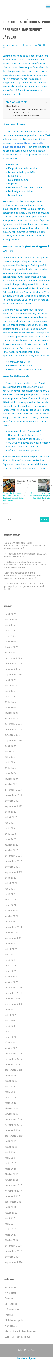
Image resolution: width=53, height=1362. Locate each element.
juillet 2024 (11, 751)
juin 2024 (10, 757)
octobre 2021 (12, 932)
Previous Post (14, 491)
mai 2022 (10, 894)
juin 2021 (10, 954)
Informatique (12, 1309)
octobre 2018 (12, 1130)
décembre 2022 (13, 855)
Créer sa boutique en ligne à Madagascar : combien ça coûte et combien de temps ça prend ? (23, 576)
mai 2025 (10, 696)
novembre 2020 (13, 993)
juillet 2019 (11, 1081)
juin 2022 (10, 888)
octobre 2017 (12, 1196)
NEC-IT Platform (24, 8)
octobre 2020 (12, 998)
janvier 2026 (11, 652)
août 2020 (10, 1009)
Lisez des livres (13, 106)
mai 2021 (10, 960)
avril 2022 (10, 899)
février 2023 (11, 844)
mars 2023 (11, 839)
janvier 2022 (11, 916)
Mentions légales (26, 1358)
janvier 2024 (11, 784)
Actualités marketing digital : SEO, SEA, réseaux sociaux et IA (25, 555)
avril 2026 (10, 636)
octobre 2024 (12, 735)
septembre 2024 (14, 740)
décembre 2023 (13, 790)
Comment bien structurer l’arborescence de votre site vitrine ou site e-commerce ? (25, 546)
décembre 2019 (13, 1053)
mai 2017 (10, 1223)
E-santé (9, 1298)
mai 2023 (10, 828)
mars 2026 (11, 641)
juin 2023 (10, 822)
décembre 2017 (13, 1185)
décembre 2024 (13, 724)
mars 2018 (11, 1169)
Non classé (11, 1326)
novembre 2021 (13, 927)
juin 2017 (10, 1218)
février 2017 (11, 1240)
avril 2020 (10, 1031)
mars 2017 (11, 1234)
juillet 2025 (11, 685)
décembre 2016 (13, 1245)
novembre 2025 (13, 663)
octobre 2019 (12, 1064)
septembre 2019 (14, 1070)
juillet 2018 (11, 1147)
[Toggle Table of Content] (44, 102)
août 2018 (10, 1141)
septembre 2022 (14, 872)
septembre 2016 (14, 1262)
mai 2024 (10, 762)
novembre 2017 (13, 1190)
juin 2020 (10, 1020)
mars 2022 (11, 905)
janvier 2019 (11, 1114)
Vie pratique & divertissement (21, 1331)
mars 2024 (11, 773)
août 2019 (10, 1075)
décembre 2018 (13, 1119)
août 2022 (10, 877)
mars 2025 (11, 707)
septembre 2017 (14, 1201)
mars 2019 (11, 1103)
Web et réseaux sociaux (17, 1337)
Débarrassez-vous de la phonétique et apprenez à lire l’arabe (28, 111)
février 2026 (11, 647)
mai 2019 (10, 1092)
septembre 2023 (14, 806)
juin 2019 (10, 1086)
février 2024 (11, 779)
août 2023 (10, 811)
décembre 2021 (13, 921)
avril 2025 (10, 702)
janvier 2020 (11, 1048)
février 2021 (11, 976)
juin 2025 (10, 691)
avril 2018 (10, 1163)
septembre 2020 (14, 1004)
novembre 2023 (13, 795)
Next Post (38, 489)
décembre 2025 (13, 658)
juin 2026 (10, 625)
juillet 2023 (11, 817)
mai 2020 (10, 1026)
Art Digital (10, 1293)
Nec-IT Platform (26, 1350)
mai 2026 (10, 630)
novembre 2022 (13, 861)
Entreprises (11, 1304)
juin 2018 (10, 1152)
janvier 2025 (11, 718)
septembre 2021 (14, 938)
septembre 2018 (14, 1136)
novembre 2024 (13, 729)
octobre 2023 (12, 801)
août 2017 (10, 1207)
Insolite (9, 1315)
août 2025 (10, 680)
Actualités (7, 48)
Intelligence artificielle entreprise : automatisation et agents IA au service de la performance (25, 565)
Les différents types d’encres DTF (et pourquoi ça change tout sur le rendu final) (24, 586)
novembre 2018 (13, 1125)
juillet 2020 (11, 1015)
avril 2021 (10, 965)
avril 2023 (10, 833)
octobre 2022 (12, 866)
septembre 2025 (14, 674)
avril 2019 (10, 1097)
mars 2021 (11, 971)
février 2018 (11, 1174)
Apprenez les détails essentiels (27, 115)
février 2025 (11, 713)
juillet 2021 (11, 949)
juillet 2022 (11, 883)
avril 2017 (10, 1229)
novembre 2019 (13, 1059)
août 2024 (10, 746)
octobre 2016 (12, 1256)
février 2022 (11, 910)
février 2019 (11, 1108)
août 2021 (10, 943)
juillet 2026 (11, 619)
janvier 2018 (11, 1179)
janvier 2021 (11, 982)
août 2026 (10, 614)
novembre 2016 (13, 1251)
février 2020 (11, 1042)
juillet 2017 (11, 1212)
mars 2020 (11, 1037)
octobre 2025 (12, 669)
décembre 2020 (13, 987)
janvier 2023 (11, 850)
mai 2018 (10, 1158)
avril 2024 (10, 768)
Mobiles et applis (14, 1320)
